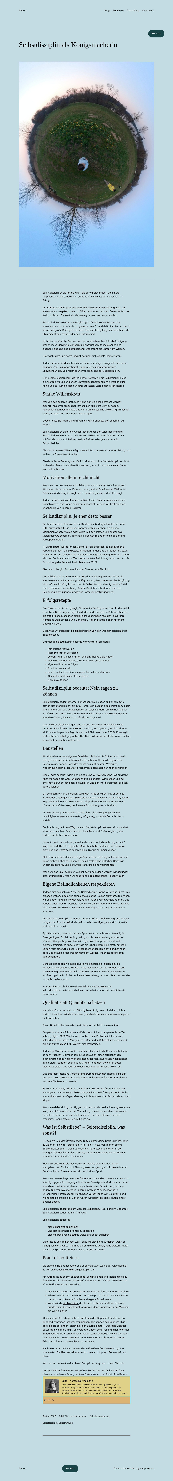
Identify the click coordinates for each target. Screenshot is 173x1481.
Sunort (23, 10)
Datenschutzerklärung (126, 1468)
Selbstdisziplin (50, 1422)
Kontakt (156, 33)
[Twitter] (53, 1400)
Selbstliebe (93, 1208)
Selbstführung (66, 1422)
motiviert (120, 485)
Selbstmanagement (99, 1416)
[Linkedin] (45, 1400)
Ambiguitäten (71, 1303)
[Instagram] (49, 1400)
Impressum (148, 1468)
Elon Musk (81, 619)
